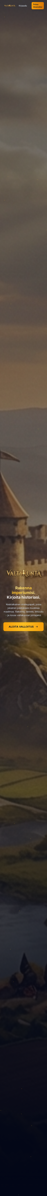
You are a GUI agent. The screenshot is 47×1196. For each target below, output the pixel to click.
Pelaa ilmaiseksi (37, 5)
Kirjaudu (23, 5)
